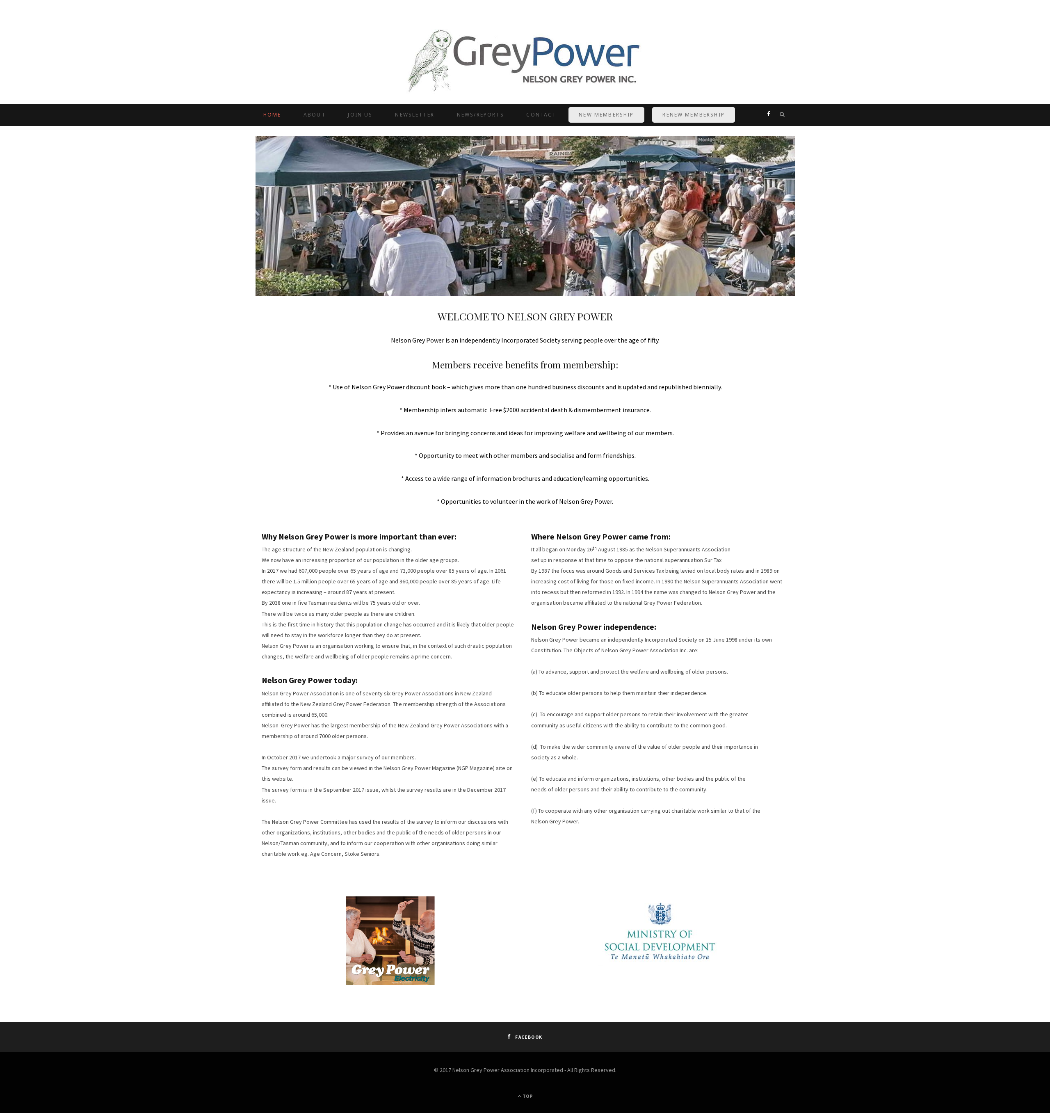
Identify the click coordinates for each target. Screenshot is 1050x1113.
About (315, 114)
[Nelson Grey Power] (525, 62)
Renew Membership (693, 114)
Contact (541, 114)
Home (272, 114)
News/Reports (480, 114)
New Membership (606, 114)
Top (527, 1096)
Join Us (360, 114)
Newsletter (414, 114)
